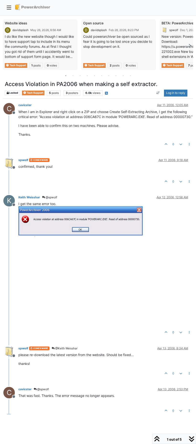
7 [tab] (108, 75)
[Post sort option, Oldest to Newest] (158, 93)
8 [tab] (116, 75)
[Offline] (10, 163)
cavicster (25, 105)
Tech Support (17, 65)
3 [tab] (80, 75)
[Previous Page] (6, 45)
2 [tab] (73, 75)
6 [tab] (101, 75)
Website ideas (16, 23)
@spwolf (51, 197)
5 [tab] (94, 75)
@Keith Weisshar (65, 348)
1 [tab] (65, 75)
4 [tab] (87, 75)
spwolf (173, 30)
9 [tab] (123, 75)
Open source (93, 23)
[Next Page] (189, 45)
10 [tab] (130, 75)
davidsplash (20, 30)
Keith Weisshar (29, 197)
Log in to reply (175, 93)
